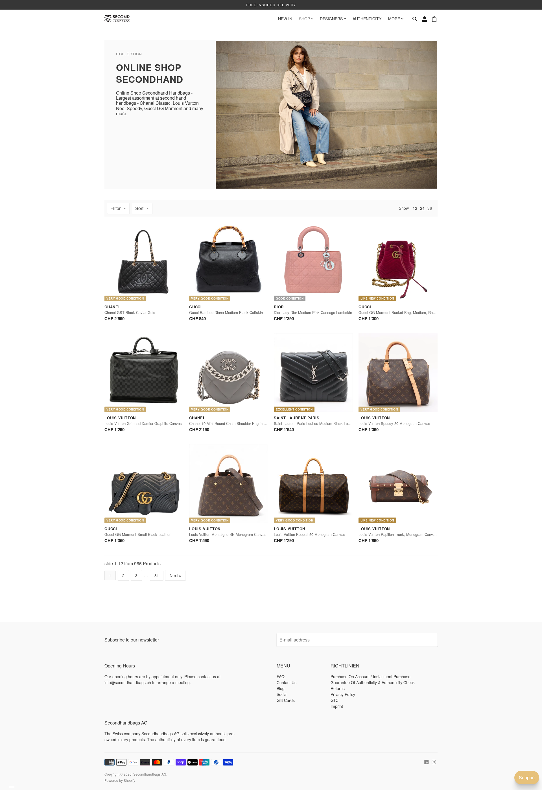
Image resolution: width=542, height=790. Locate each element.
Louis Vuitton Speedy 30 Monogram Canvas (394, 423)
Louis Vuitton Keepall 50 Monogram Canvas (309, 534)
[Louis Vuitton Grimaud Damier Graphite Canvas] (143, 372)
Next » (175, 575)
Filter (115, 208)
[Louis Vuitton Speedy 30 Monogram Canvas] (398, 372)
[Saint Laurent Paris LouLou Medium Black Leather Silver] (313, 372)
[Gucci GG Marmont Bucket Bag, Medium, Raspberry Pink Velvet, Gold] (398, 261)
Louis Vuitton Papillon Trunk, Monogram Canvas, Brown (404, 534)
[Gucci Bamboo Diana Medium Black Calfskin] (228, 261)
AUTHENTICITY (367, 18)
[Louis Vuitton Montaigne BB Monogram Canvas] (228, 483)
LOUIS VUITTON (120, 417)
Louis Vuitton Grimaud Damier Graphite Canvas (143, 423)
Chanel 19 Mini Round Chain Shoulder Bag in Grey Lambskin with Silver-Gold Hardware (260, 423)
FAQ (281, 676)
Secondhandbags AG (149, 774)
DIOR (279, 306)
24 (422, 208)
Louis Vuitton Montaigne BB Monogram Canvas (227, 534)
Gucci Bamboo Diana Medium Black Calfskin (226, 312)
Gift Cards (286, 700)
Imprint (337, 706)
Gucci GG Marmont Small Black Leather (137, 534)
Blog (281, 688)
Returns (338, 688)
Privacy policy (343, 694)
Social (282, 694)
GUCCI (195, 306)
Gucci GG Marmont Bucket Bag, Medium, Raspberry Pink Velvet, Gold (417, 312)
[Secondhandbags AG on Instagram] (434, 761)
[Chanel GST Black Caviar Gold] (143, 261)
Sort (139, 208)
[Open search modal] (415, 19)
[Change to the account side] (424, 19)
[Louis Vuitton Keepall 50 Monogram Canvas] (313, 483)
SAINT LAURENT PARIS (297, 417)
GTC (334, 700)
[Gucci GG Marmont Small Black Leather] (143, 483)
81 (156, 575)
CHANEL (112, 306)
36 (429, 208)
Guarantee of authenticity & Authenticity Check (373, 682)
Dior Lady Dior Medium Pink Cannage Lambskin (313, 312)
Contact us (286, 682)
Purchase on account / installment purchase (370, 676)
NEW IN (285, 18)
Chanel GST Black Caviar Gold (129, 312)
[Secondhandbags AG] (117, 19)
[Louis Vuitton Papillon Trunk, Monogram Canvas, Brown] (398, 483)
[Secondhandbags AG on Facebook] (426, 761)
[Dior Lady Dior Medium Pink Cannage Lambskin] (313, 261)
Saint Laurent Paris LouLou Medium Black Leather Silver (320, 423)
